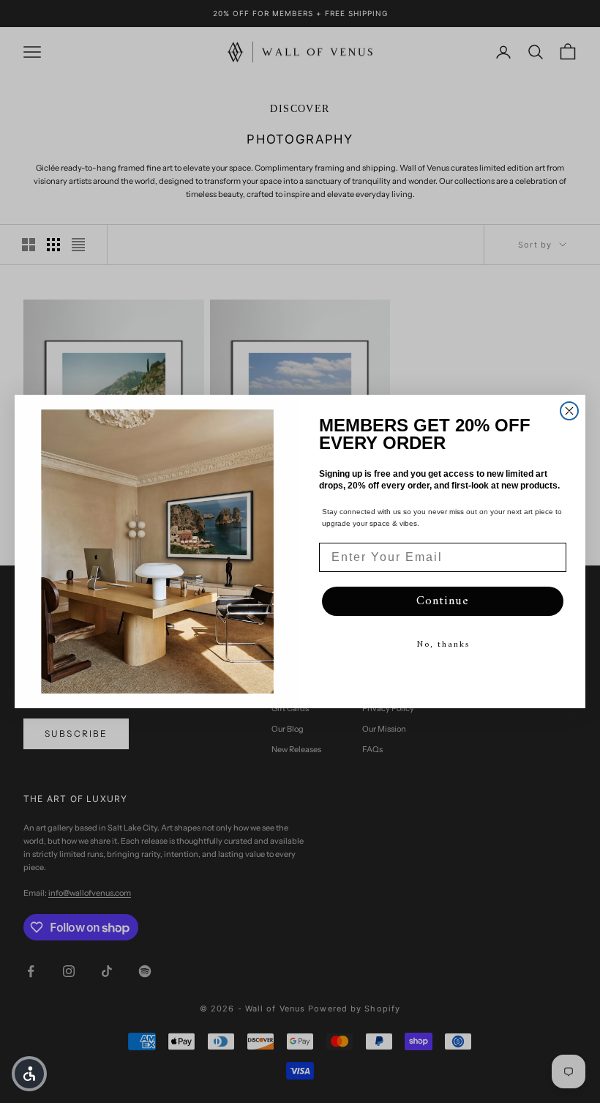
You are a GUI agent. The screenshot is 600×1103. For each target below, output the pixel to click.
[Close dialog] (569, 411)
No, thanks (443, 645)
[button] (29, 1073)
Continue (442, 601)
